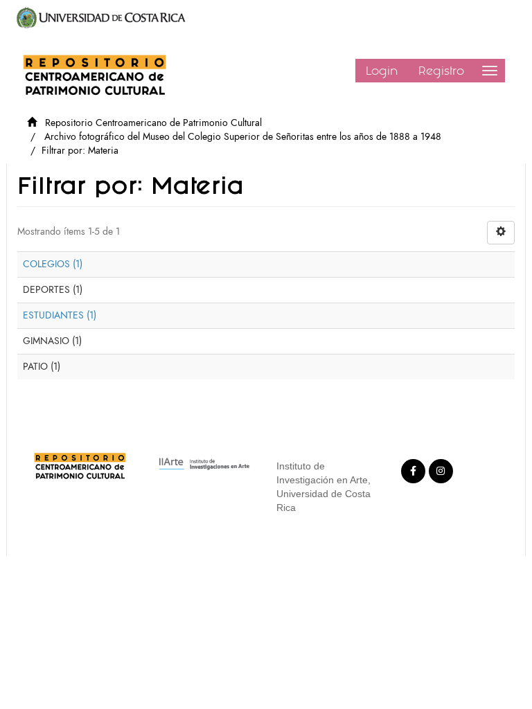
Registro (441, 70)
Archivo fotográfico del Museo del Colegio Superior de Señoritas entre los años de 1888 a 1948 (242, 136)
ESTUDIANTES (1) (59, 315)
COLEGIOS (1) (52, 264)
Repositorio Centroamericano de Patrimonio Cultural (153, 122)
